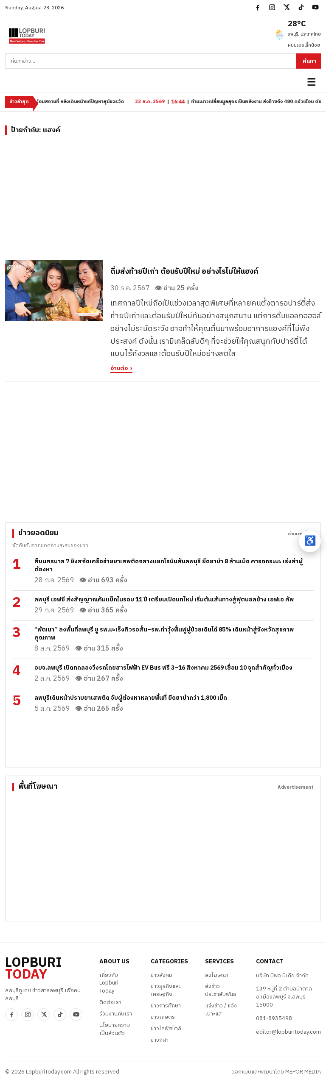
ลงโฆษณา (216, 975)
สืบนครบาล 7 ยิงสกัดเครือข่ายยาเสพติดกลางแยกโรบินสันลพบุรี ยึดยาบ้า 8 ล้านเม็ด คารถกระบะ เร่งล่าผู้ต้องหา (168, 565)
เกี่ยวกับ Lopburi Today (108, 983)
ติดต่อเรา (110, 1002)
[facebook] (257, 7)
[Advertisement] (163, 200)
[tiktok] (300, 7)
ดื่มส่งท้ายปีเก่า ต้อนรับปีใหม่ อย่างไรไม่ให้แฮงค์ (184, 271)
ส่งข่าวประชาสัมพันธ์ (220, 990)
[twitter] (286, 7)
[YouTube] (315, 7)
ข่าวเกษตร (163, 1017)
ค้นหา (309, 61)
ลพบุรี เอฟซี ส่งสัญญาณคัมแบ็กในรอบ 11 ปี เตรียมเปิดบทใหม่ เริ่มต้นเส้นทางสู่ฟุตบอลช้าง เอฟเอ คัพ (164, 599)
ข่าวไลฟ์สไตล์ (166, 1028)
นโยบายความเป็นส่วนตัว (114, 1029)
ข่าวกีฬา (160, 1040)
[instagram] (272, 7)
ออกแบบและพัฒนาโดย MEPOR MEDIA (276, 1071)
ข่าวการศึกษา (166, 1005)
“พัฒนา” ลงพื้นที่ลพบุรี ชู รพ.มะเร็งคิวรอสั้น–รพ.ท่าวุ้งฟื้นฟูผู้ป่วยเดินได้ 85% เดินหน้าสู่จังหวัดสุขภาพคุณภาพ (164, 634)
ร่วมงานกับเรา (115, 1013)
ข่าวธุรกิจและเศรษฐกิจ (166, 990)
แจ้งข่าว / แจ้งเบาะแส (221, 1009)
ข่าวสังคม (161, 975)
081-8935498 (274, 1018)
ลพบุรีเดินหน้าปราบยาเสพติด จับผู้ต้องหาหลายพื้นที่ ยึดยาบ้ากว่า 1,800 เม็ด (130, 698)
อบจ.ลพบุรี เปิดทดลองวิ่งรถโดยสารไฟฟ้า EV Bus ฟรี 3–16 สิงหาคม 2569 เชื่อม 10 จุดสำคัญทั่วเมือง (163, 668)
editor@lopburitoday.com (288, 1032)
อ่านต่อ (119, 369)
